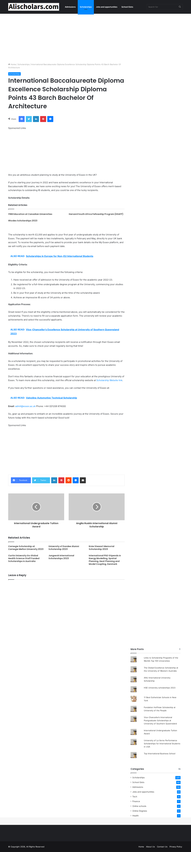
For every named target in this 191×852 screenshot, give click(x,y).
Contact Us (162, 846)
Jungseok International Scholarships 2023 (61, 557)
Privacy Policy (176, 846)
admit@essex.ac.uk (25, 406)
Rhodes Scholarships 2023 (22, 220)
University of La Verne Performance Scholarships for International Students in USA (162, 743)
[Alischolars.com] (33, 7)
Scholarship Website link (109, 380)
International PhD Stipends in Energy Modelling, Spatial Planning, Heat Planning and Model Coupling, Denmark (105, 560)
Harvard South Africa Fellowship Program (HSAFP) (96, 214)
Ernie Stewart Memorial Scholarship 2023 (101, 548)
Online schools (139, 806)
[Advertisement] (95, 37)
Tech (134, 796)
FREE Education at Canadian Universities (30, 214)
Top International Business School (159, 753)
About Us (150, 846)
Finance (136, 801)
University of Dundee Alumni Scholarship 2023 (63, 548)
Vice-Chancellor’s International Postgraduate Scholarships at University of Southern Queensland (160, 720)
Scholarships (86, 7)
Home (13, 64)
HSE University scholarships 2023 (159, 687)
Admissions (70, 7)
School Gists (127, 7)
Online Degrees (139, 811)
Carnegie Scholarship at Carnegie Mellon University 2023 (25, 548)
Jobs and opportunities (106, 7)
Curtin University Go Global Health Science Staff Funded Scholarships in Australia (23, 558)
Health (135, 815)
